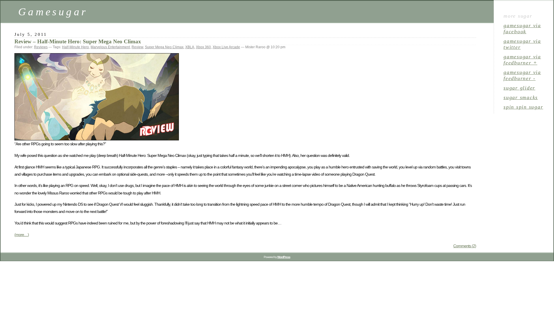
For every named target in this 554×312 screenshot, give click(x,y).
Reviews (41, 47)
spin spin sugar (523, 107)
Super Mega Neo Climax (164, 47)
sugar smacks (521, 97)
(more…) (21, 234)
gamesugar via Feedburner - (522, 75)
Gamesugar (52, 12)
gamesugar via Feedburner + (522, 60)
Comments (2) (464, 246)
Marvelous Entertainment (110, 47)
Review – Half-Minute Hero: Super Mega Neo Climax (77, 41)
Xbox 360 (203, 47)
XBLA (189, 47)
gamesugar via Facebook (522, 28)
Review (137, 47)
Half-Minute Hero (75, 47)
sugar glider (519, 88)
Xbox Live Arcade (226, 47)
